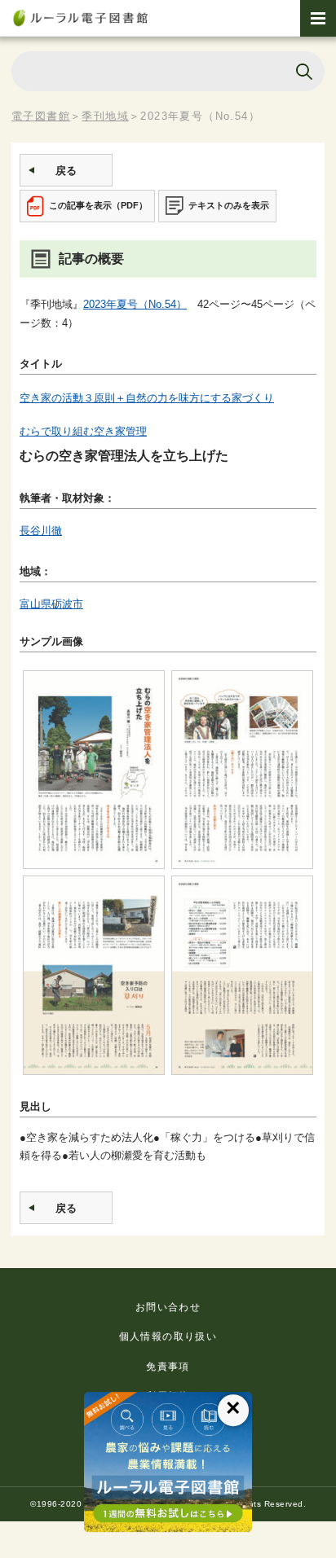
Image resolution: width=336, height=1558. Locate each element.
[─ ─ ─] (318, 18)
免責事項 (168, 1366)
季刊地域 (105, 116)
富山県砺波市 (51, 604)
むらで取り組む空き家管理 (83, 431)
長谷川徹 (41, 530)
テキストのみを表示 (228, 205)
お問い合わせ (168, 1307)
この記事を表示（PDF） (98, 205)
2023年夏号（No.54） (135, 304)
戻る (66, 171)
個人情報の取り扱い (168, 1336)
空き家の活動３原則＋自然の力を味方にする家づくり (147, 398)
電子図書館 (40, 116)
